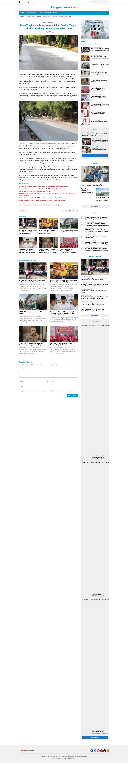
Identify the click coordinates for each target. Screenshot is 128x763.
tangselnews (48, 31)
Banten (41, 12)
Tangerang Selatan (31, 12)
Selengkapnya (94, 155)
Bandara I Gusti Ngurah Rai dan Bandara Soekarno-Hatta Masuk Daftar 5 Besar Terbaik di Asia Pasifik (102, 199)
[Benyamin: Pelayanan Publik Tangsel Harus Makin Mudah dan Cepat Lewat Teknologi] (48, 223)
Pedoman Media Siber (81, 756)
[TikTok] (104, 750)
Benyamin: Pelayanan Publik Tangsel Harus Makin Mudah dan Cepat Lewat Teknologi (42, 189)
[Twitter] (95, 750)
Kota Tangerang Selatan (26, 205)
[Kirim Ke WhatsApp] (77, 210)
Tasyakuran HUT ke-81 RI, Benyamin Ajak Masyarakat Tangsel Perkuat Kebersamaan (42, 200)
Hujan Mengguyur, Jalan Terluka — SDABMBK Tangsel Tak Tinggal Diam (95, 134)
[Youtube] (101, 750)
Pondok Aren (46, 16)
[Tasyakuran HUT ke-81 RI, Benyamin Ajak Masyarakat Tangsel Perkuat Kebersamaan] (69, 242)
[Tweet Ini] (66, 210)
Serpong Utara (63, 16)
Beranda (22, 12)
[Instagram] (98, 750)
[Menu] (20, 2)
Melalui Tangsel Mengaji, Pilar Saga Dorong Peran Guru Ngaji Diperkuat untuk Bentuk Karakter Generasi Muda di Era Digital (47, 194)
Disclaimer (71, 756)
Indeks (55, 12)
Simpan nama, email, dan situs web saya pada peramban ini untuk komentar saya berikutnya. (47, 391)
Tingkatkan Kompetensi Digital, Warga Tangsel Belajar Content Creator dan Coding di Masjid (99, 97)
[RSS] (107, 750)
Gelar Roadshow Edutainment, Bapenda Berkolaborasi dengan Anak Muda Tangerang (99, 595)
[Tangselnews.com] (64, 7)
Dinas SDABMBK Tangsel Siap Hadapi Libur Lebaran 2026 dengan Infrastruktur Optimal (93, 184)
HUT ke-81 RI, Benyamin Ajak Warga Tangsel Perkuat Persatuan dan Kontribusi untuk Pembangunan (100, 120)
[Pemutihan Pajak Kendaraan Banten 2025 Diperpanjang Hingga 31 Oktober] (86, 141)
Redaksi (64, 756)
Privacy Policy (57, 756)
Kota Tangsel (38, 205)
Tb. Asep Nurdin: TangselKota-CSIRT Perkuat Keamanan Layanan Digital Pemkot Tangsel (43, 197)
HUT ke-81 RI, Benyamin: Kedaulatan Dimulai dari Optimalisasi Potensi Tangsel (98, 113)
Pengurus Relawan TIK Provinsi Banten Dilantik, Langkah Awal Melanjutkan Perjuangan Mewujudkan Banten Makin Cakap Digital (99, 458)
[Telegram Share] (73, 210)
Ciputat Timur (30, 16)
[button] (48, 121)
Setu (70, 16)
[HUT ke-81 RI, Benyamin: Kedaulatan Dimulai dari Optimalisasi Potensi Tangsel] (85, 113)
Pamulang (38, 16)
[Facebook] (91, 750)
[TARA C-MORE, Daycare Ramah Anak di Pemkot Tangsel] (69, 223)
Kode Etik (49, 756)
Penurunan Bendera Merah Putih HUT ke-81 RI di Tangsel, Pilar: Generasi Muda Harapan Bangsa (100, 105)
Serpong (54, 16)
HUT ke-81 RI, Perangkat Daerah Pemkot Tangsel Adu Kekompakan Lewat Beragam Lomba (43, 186)
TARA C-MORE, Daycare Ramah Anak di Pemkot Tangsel (34, 191)
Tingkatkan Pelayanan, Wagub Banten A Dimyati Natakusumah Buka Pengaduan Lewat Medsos (99, 148)
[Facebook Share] (63, 210)
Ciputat (22, 16)
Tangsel (58, 205)
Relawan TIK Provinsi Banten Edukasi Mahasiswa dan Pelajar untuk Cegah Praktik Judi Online (99, 732)
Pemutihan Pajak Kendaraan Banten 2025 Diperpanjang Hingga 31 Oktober (100, 141)
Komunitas (48, 12)
